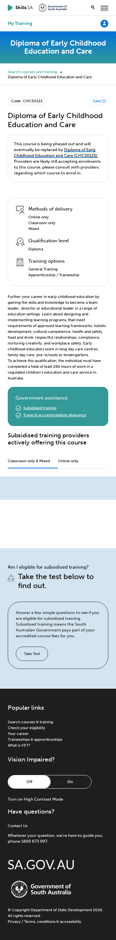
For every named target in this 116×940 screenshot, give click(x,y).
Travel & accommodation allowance (54, 415)
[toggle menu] (104, 8)
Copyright (21, 910)
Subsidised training (39, 408)
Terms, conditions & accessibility (52, 921)
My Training (20, 23)
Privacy (14, 921)
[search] (93, 7)
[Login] (104, 23)
